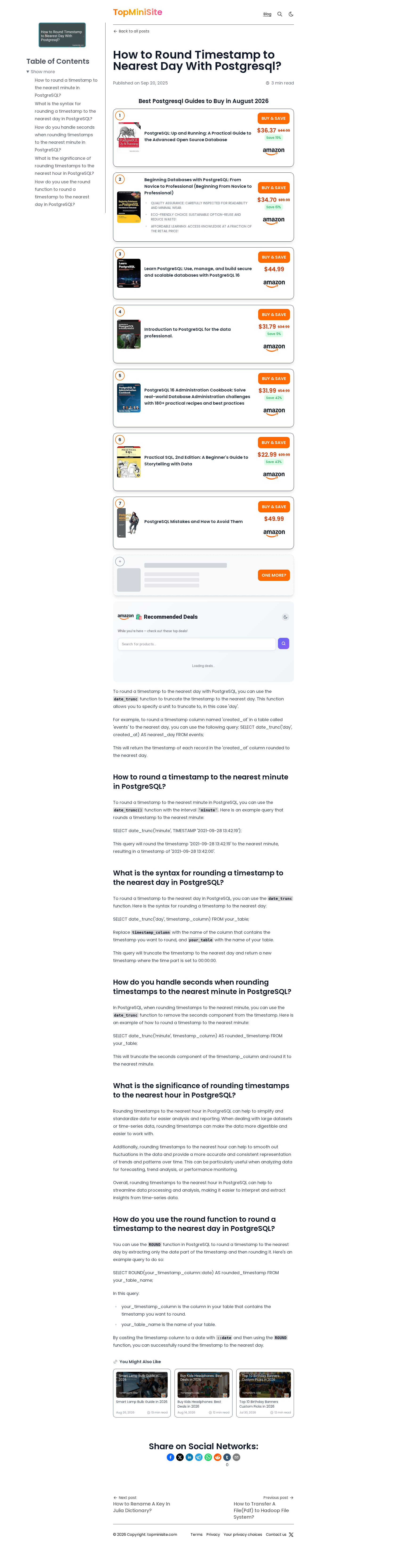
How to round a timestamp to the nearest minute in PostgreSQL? (66, 87)
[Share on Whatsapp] (208, 1457)
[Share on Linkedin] (189, 1457)
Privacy (213, 1534)
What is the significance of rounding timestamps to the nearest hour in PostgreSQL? (64, 165)
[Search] (280, 14)
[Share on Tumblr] (227, 1457)
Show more (43, 72)
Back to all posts (134, 31)
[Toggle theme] (285, 617)
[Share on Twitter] (180, 1457)
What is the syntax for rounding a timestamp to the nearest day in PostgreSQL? (65, 111)
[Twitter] (291, 1534)
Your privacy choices (243, 1534)
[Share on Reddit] (217, 1457)
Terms (197, 1534)
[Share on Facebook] (170, 1457)
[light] (291, 14)
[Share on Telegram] (199, 1457)
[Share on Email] (236, 1457)
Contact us (276, 1534)
